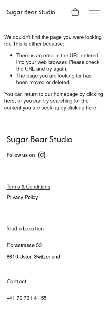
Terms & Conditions (28, 186)
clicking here (82, 107)
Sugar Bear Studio (31, 12)
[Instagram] (41, 155)
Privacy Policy (22, 197)
